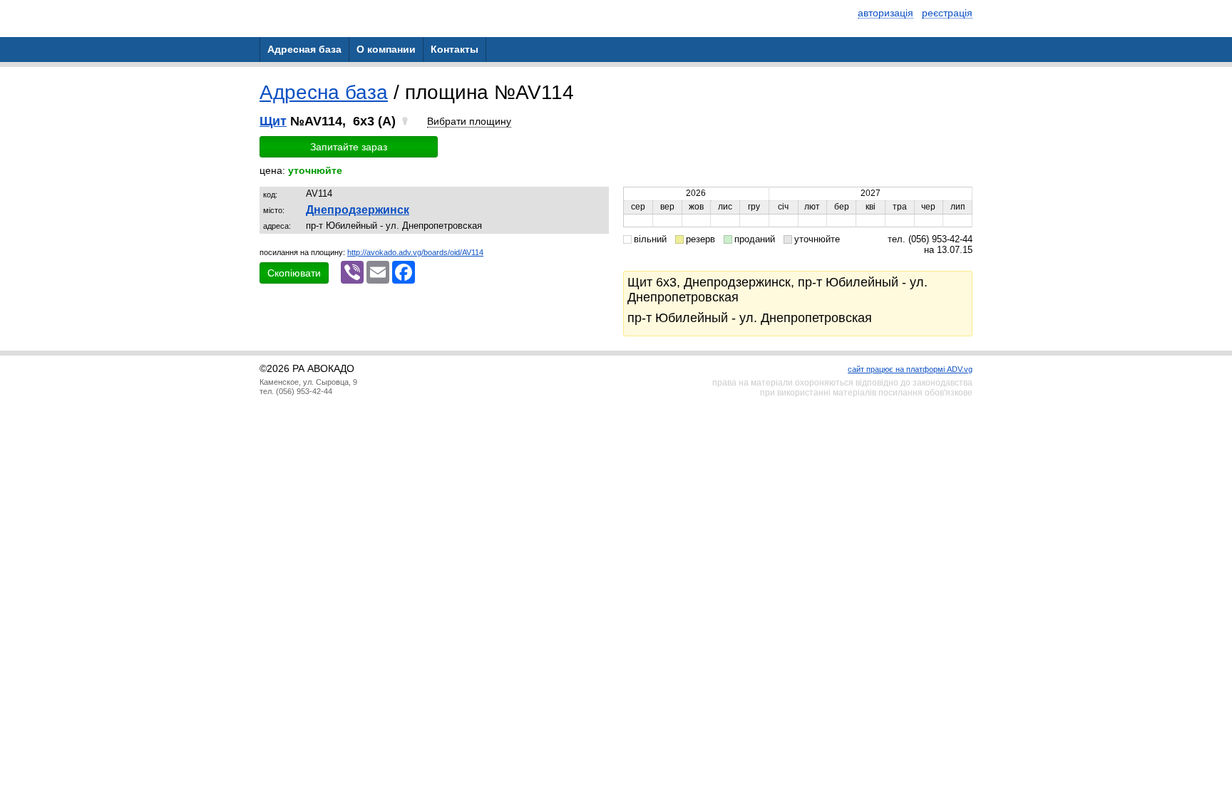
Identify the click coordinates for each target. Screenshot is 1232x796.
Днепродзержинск (357, 210)
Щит (273, 121)
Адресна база (324, 92)
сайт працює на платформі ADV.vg (910, 369)
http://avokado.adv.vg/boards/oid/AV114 (415, 252)
